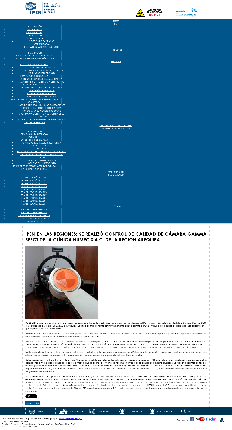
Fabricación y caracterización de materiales (41, 151)
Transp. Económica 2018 (34, 192)
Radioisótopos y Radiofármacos (34, 55)
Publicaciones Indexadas (34, 134)
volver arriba (32, 403)
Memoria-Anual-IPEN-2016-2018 (34, 215)
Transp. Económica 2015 (34, 200)
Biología (41, 148)
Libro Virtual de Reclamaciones (15, 421)
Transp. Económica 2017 (34, 195)
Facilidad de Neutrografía (41, 163)
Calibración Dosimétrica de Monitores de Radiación (41, 115)
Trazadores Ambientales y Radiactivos (41, 87)
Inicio (116, 20)
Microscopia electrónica (41, 160)
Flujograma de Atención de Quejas (41, 110)
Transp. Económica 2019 (34, 189)
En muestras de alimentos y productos (42, 70)
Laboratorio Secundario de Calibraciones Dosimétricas (34, 101)
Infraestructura (34, 38)
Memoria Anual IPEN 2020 (34, 209)
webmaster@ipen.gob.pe (70, 418)
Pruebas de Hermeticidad (41, 73)
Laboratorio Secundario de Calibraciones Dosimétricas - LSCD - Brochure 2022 (41, 106)
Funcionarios (34, 35)
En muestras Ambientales (42, 67)
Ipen (116, 23)
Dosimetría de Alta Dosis (42, 90)
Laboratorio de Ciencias (34, 139)
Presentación (34, 26)
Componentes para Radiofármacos (34, 58)
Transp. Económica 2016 (34, 198)
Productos (116, 49)
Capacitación (116, 171)
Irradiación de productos (41, 96)
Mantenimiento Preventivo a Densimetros (42, 81)
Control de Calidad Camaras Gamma (41, 79)
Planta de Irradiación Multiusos (41, 47)
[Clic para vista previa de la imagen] (61, 318)
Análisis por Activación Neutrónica (41, 142)
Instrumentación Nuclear (34, 76)
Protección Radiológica (34, 64)
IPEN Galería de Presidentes (34, 218)
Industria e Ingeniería (34, 84)
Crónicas (116, 206)
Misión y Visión (34, 29)
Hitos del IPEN (34, 221)
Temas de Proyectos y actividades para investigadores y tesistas (34, 167)
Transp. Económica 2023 (34, 177)
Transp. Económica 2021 (34, 183)
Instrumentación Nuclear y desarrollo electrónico (41, 156)
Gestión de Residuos (34, 122)
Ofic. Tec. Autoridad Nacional (116, 125)
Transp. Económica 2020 (34, 186)
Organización (34, 32)
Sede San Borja (42, 44)
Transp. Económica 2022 (34, 180)
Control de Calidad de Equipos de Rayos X (41, 119)
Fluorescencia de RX (42, 145)
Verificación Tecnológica (41, 93)
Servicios (116, 61)
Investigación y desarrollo (116, 128)
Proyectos (34, 137)
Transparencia (116, 174)
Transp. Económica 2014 (34, 203)
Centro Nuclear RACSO (41, 41)
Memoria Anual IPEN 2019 (34, 212)
